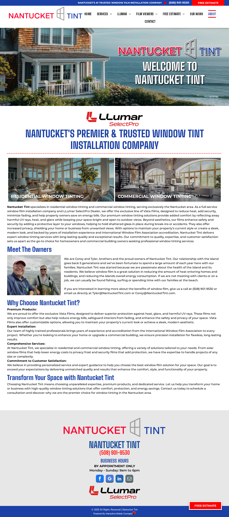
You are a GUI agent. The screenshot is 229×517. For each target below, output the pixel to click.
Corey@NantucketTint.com (155, 293)
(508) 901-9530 (203, 289)
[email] (129, 479)
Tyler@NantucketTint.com (111, 293)
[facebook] (100, 479)
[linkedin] (119, 479)
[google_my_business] (110, 479)
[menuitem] (89, 14)
